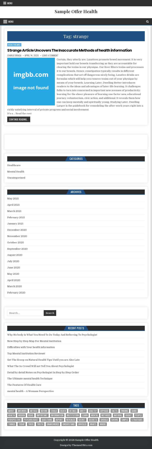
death (63, 411)
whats (93, 424)
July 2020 (13, 261)
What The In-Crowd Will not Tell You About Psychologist (40, 366)
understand (68, 424)
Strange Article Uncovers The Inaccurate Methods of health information (69, 50)
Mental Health (15, 171)
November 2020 (17, 236)
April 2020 (13, 280)
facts (115, 411)
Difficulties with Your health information (31, 347)
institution (73, 415)
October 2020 (15, 242)
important (42, 415)
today (22, 424)
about (11, 411)
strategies (137, 420)
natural (118, 415)
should (104, 420)
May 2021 (13, 198)
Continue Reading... (19, 119)
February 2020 (16, 292)
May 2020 (13, 273)
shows (114, 420)
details (73, 411)
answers (22, 411)
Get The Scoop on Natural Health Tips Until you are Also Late (43, 359)
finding (124, 411)
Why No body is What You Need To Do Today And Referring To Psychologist (52, 334)
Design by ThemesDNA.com (76, 445)
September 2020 (17, 248)
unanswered (53, 424)
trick (31, 424)
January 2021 (15, 223)
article (33, 411)
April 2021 (13, 204)
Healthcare (14, 44)
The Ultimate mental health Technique (29, 378)
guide (134, 411)
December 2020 (17, 229)
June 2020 (13, 267)
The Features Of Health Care (24, 384)
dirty (83, 411)
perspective (14, 420)
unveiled (82, 424)
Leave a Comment (50, 55)
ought (128, 415)
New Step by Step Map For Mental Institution (34, 341)
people (138, 415)
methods (105, 415)
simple (124, 420)
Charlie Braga (14, 55)
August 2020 (14, 255)
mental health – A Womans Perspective (30, 391)
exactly (93, 411)
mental (94, 415)
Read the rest (24, 113)
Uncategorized (16, 177)
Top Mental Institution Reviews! (26, 353)
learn (85, 415)
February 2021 (16, 217)
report (59, 420)
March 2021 (14, 211)
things (11, 424)
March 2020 (14, 286)
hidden (21, 415)
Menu (9, 3)
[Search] (147, 21)
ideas (30, 415)
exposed (104, 411)
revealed (70, 420)
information (57, 415)
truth (40, 424)
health (11, 415)
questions (47, 420)
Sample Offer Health (76, 11)
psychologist (31, 420)
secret (81, 420)
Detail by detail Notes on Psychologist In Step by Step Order (43, 372)
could (54, 411)
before (44, 411)
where (103, 424)
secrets (93, 420)
